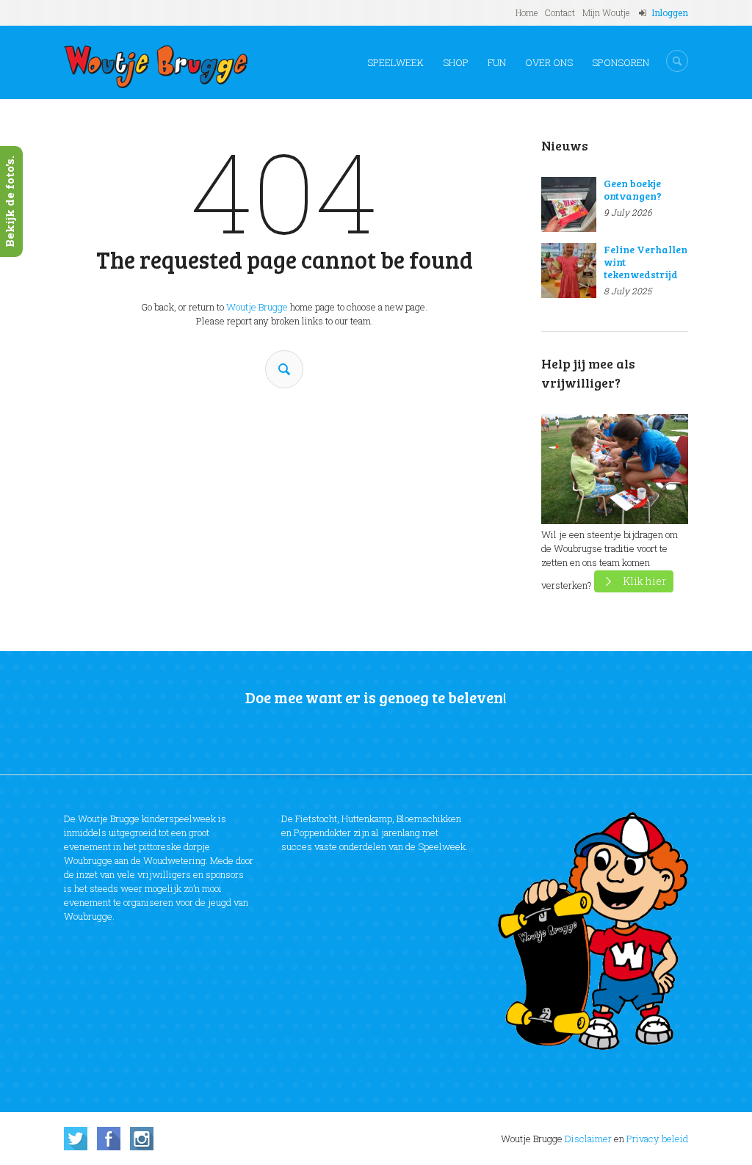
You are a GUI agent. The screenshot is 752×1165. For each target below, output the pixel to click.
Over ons (549, 62)
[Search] (284, 369)
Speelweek (395, 62)
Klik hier (644, 581)
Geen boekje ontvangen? (633, 189)
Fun (497, 62)
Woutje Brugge (257, 306)
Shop (456, 62)
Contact (560, 12)
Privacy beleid (657, 1138)
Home (527, 12)
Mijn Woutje (605, 12)
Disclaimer (588, 1138)
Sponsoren (620, 62)
